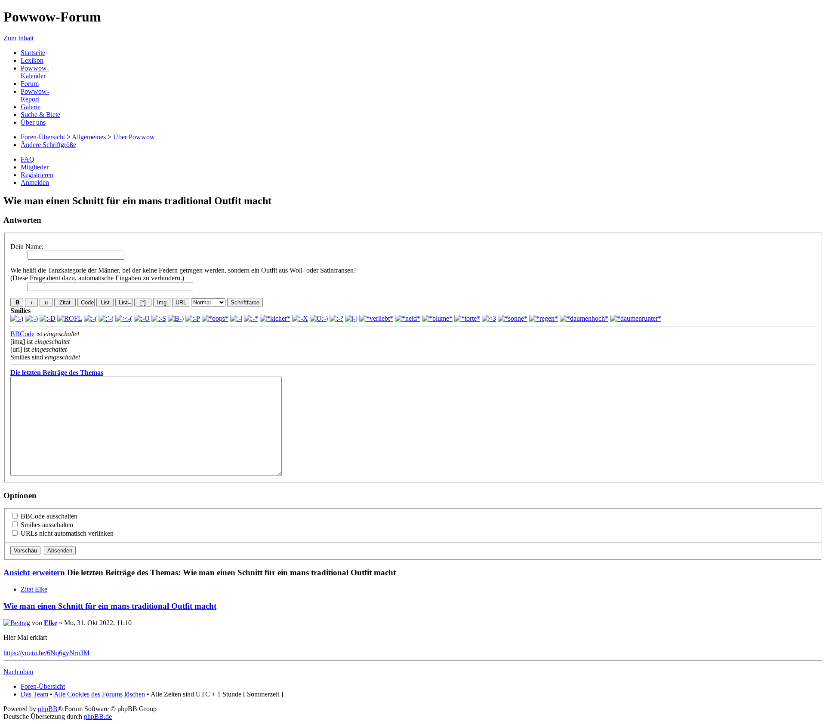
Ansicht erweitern (34, 572)
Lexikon (32, 60)
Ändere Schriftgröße (48, 144)
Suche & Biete (40, 114)
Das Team (34, 694)
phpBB (48, 708)
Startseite (33, 52)
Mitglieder (35, 167)
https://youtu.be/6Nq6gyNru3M (46, 653)
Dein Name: (26, 246)
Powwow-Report (35, 95)
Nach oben (18, 671)
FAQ (27, 159)
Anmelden (35, 182)
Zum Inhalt (18, 38)
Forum (30, 83)
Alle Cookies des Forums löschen (99, 694)
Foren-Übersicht (43, 137)
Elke (50, 622)
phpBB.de (98, 716)
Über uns (33, 122)
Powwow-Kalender (35, 72)
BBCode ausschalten (48, 516)
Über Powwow (134, 137)
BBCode (22, 333)
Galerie (30, 106)
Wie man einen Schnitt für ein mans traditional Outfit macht (109, 605)
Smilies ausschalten (46, 524)
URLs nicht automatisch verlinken (66, 533)
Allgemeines (89, 137)
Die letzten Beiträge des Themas (56, 372)
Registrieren (37, 174)
